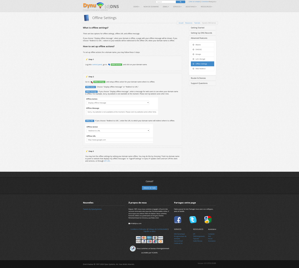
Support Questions (199, 83)
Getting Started (197, 27)
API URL (107, 161)
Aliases (197, 45)
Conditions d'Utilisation (138, 229)
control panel (97, 64)
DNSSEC (198, 49)
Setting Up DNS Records (201, 33)
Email (165, 6)
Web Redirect (200, 68)
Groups (197, 54)
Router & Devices (198, 78)
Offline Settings (200, 64)
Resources (188, 23)
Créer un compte (194, 2)
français (212, 2)
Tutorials (197, 23)
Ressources (206, 6)
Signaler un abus (150, 231)
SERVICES (176, 6)
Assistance (190, 6)
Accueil (181, 23)
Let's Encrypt (199, 59)
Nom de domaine (151, 6)
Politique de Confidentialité (157, 229)
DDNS (135, 6)
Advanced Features (199, 38)
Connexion (205, 2)
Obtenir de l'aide (149, 188)
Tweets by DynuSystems (92, 209)
